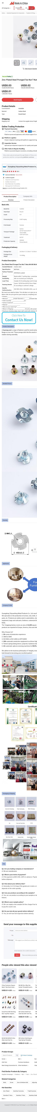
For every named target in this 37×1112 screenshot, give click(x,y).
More (3, 1098)
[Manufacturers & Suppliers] (19, 3)
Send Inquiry (18, 100)
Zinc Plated (6, 1091)
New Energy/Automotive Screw (10, 1065)
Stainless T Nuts (20, 1095)
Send (17, 955)
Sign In (4, 188)
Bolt (19, 1059)
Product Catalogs (27, 1055)
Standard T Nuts (7, 1095)
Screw (3, 1059)
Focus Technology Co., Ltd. (22, 1105)
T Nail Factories (31, 1091)
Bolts (4, 1082)
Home (3, 13)
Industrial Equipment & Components (15, 13)
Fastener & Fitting (30, 13)
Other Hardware (22, 1065)
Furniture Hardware (23, 1062)
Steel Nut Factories (18, 1091)
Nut (35, 1059)
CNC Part (4, 1062)
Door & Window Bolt (22, 1082)
